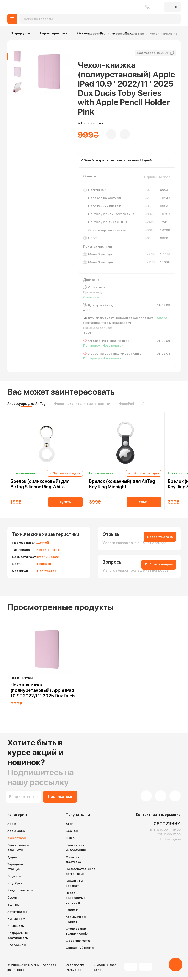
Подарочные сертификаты (17, 935)
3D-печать (15, 926)
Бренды (72, 831)
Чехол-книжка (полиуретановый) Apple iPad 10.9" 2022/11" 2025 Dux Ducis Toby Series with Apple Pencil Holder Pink (43, 690)
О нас (70, 838)
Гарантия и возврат (74, 883)
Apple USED (16, 831)
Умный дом (16, 919)
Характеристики (54, 33)
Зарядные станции (15, 866)
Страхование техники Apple (77, 931)
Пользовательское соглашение (80, 871)
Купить (65, 502)
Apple (11, 824)
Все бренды (16, 945)
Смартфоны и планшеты (18, 847)
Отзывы (83, 33)
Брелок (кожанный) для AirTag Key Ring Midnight (122, 484)
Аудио (12, 857)
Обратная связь (78, 940)
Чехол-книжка (48, 549)
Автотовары (17, 911)
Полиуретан (46, 571)
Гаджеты (14, 876)
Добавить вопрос (159, 564)
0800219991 (147, 7)
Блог (69, 824)
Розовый (44, 563)
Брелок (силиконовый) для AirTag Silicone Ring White (40, 484)
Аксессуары (16, 838)
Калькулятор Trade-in (76, 919)
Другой (43, 542)
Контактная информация (76, 847)
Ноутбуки (14, 883)
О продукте (20, 33)
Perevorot (73, 969)
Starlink (13, 904)
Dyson (12, 897)
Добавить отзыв (160, 537)
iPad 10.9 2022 (48, 557)
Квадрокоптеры (20, 890)
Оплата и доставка (73, 859)
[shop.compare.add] (125, 134)
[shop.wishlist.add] (111, 134)
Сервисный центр (80, 947)
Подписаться (60, 796)
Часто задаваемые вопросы (75, 897)
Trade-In (72, 909)
